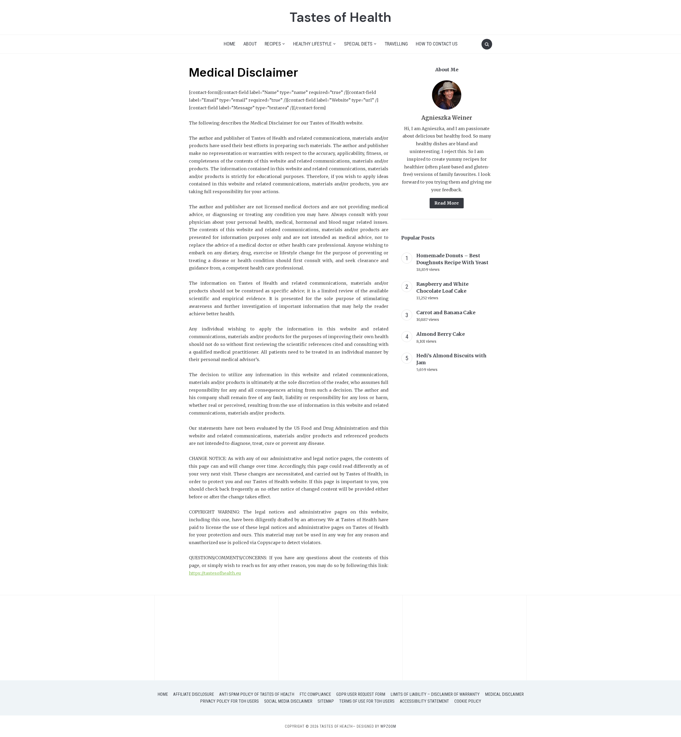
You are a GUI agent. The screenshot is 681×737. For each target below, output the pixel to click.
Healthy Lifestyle (312, 44)
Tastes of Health (340, 17)
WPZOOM (388, 726)
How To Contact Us (437, 44)
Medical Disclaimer (504, 694)
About (250, 44)
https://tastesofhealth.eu (215, 573)
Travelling (396, 44)
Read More (446, 203)
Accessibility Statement (424, 701)
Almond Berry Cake (440, 334)
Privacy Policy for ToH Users (229, 701)
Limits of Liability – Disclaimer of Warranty (435, 694)
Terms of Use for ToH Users (367, 701)
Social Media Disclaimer (288, 701)
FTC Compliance (315, 694)
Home (229, 44)
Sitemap (326, 701)
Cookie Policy (467, 701)
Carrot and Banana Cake (445, 312)
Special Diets (358, 44)
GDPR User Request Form (360, 694)
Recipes (273, 44)
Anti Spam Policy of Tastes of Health (256, 694)
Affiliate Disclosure (193, 694)
